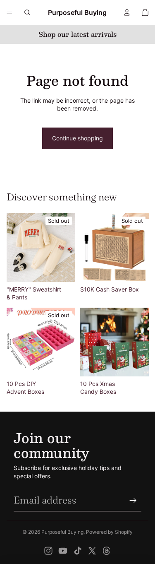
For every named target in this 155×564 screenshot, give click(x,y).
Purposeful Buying (62, 532)
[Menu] (9, 12)
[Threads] (107, 551)
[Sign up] (133, 500)
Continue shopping (77, 138)
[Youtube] (63, 551)
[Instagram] (48, 551)
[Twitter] (92, 551)
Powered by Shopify (109, 532)
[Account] (127, 12)
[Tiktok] (78, 551)
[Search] (27, 12)
